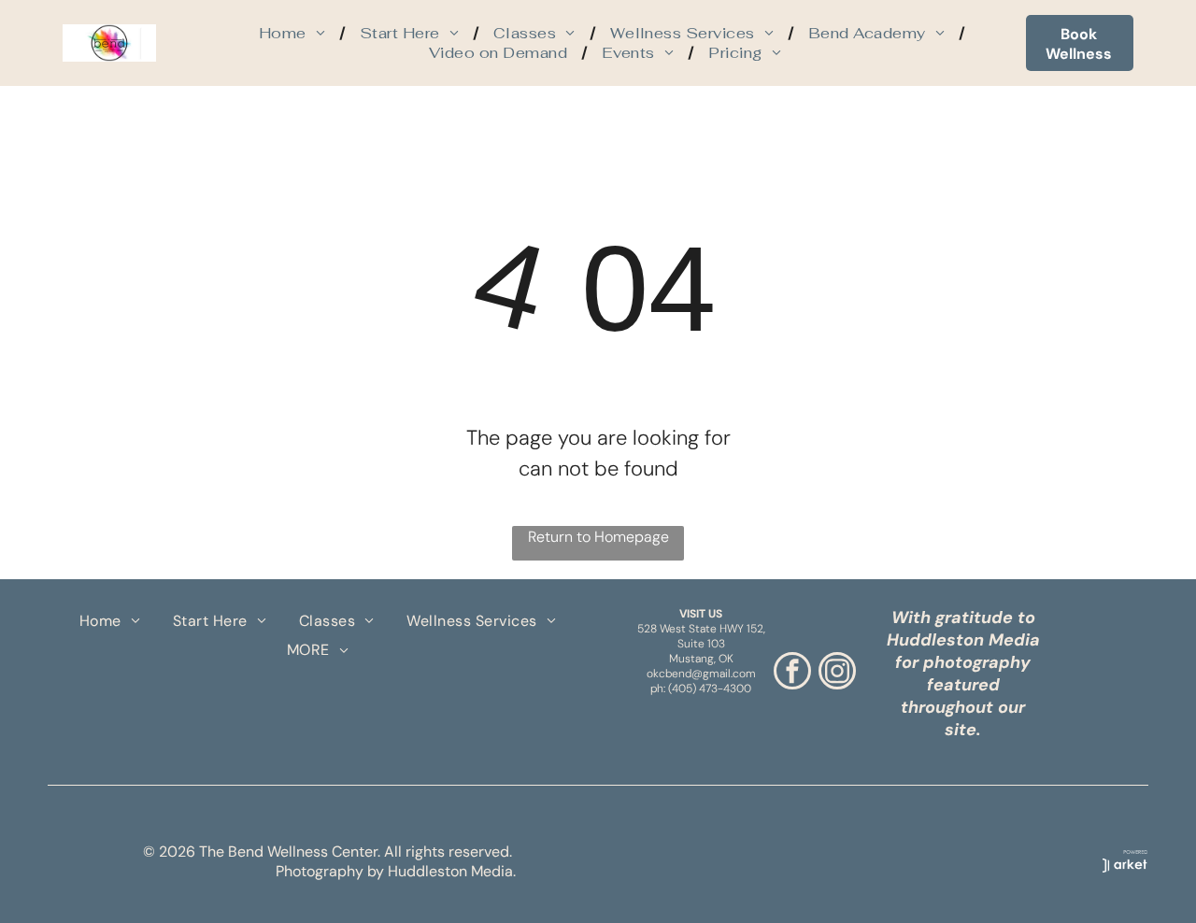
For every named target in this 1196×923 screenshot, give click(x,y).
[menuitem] (295, 33)
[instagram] (837, 673)
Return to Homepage (598, 537)
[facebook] (792, 673)
